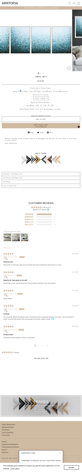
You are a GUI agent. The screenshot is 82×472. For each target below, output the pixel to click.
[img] (8, 254)
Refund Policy (6, 430)
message (41, 138)
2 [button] (38, 345)
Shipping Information (8, 427)
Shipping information (13, 178)
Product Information (12, 174)
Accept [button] (71, 467)
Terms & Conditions (7, 432)
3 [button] (41, 345)
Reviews (4, 442)
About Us (4, 450)
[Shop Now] (41, 406)
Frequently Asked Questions (10, 444)
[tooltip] (79, 127)
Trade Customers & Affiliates (10, 447)
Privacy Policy (6, 435)
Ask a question (9, 186)
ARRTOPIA (10, 3)
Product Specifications (8, 424)
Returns (6, 182)
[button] (41, 125)
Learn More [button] (15, 469)
